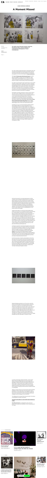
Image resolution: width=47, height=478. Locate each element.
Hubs (42, 1)
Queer (42, 466)
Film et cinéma (15, 450)
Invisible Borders (17, 100)
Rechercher (27, 1)
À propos (39, 1)
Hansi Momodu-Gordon (4, 52)
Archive (19, 450)
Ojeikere (13, 231)
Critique (2, 448)
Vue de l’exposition (39, 466)
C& (2, 2)
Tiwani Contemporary (30, 73)
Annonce (2, 473)
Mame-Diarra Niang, (23, 100)
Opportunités (31, 1)
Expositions (5, 473)
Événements (35, 1)
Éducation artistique (6, 448)
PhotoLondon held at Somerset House (23, 76)
